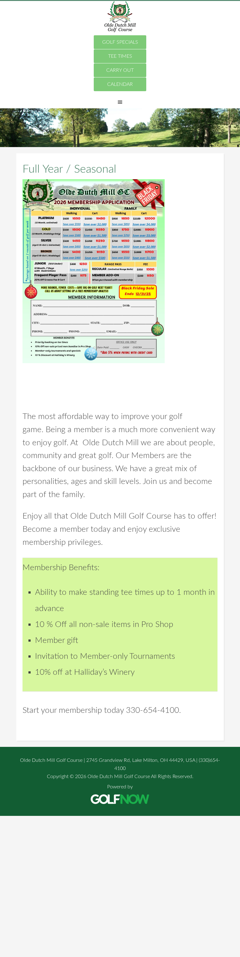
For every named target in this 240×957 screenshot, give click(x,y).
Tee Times (120, 56)
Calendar (120, 84)
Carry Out (120, 70)
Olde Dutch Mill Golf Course (120, 16)
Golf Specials (120, 42)
